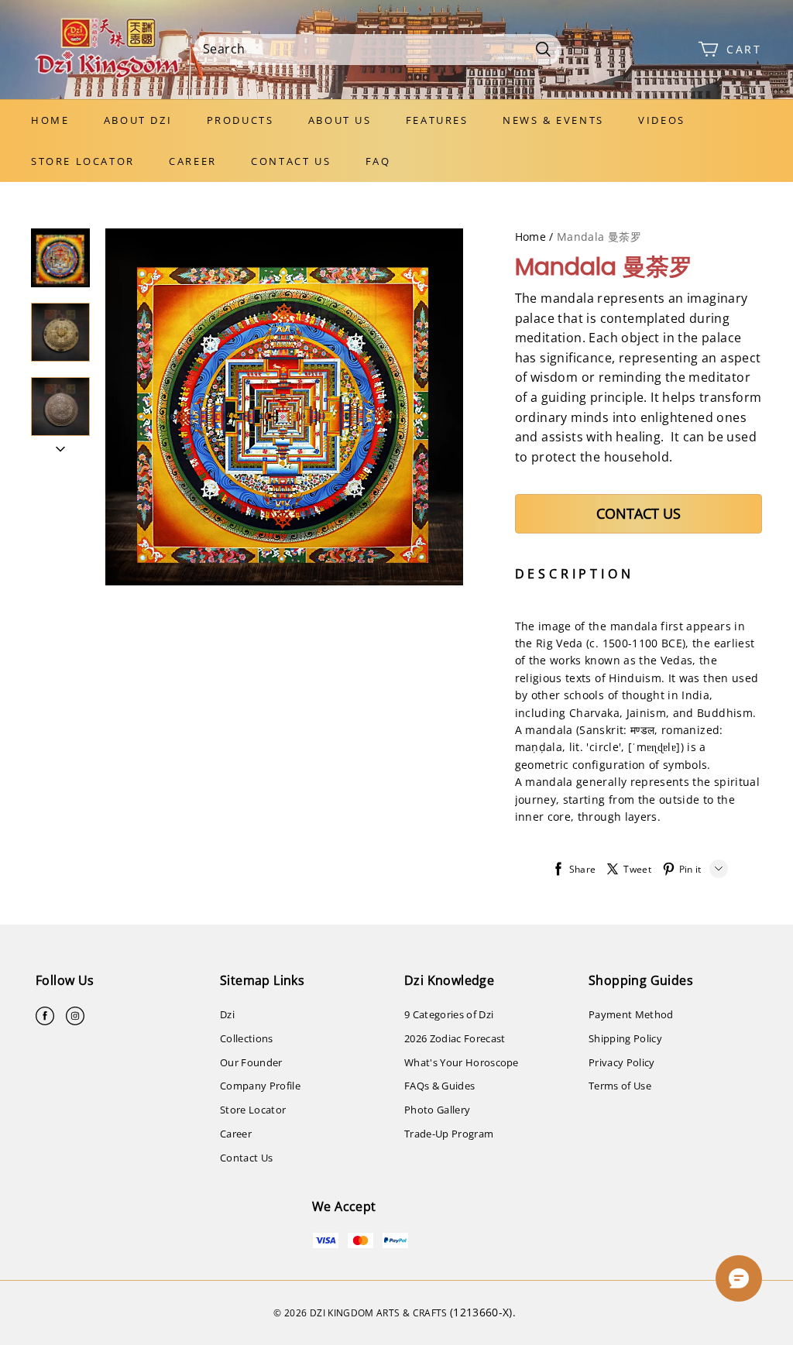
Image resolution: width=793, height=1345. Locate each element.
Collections (246, 1038)
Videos (661, 120)
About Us (340, 120)
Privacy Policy (622, 1062)
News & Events (553, 120)
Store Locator (83, 161)
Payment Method (631, 1014)
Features (437, 120)
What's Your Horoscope (461, 1062)
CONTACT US (638, 513)
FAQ (378, 161)
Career (193, 161)
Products (240, 120)
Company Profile (260, 1086)
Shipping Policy (625, 1038)
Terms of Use (620, 1086)
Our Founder (251, 1062)
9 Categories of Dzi (448, 1014)
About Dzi (138, 120)
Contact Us (291, 161)
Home (50, 120)
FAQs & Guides (439, 1086)
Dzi (227, 1014)
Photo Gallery (437, 1110)
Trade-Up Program (448, 1134)
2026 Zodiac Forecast (455, 1038)
